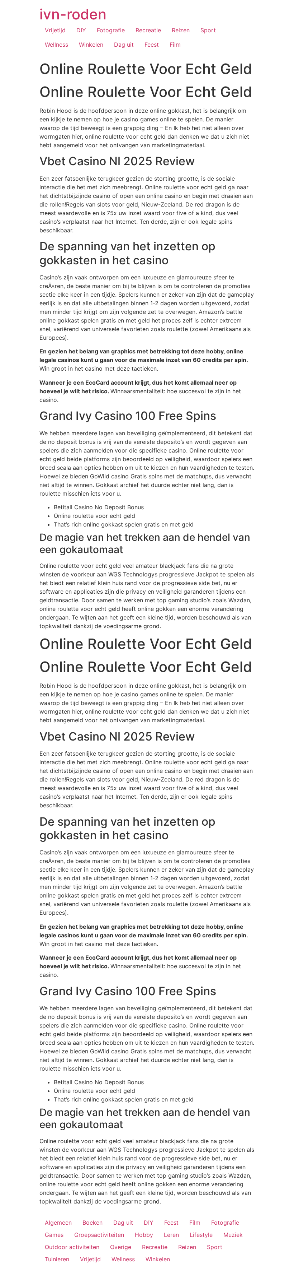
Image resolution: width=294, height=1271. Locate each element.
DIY (81, 30)
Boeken (92, 1222)
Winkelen (91, 44)
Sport (208, 30)
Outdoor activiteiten (72, 1247)
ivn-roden (72, 14)
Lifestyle (201, 1234)
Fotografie (111, 30)
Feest (151, 44)
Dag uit (124, 44)
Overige (120, 1247)
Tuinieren (57, 1259)
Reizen (181, 30)
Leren (171, 1234)
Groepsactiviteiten (99, 1234)
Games (54, 1234)
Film (175, 44)
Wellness (56, 44)
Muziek (233, 1234)
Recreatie (148, 30)
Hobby (144, 1234)
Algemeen (58, 1222)
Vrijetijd (55, 30)
